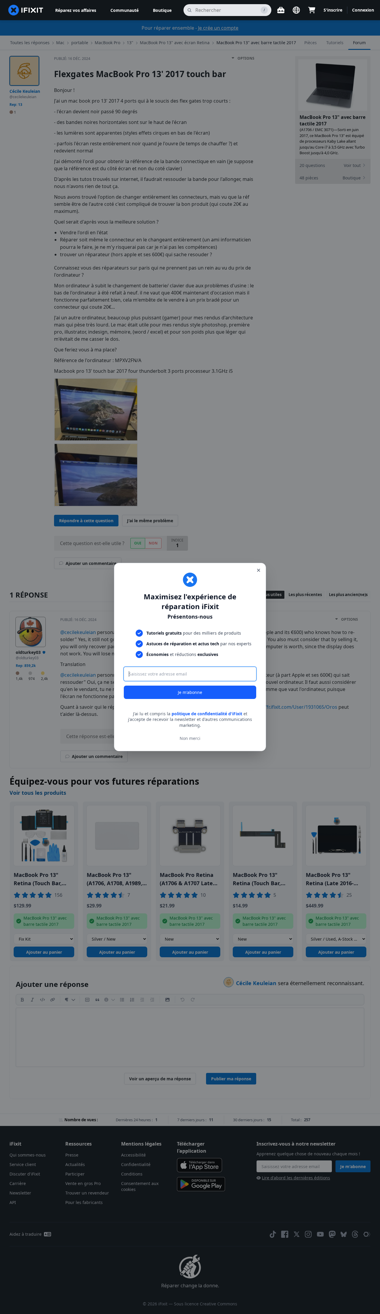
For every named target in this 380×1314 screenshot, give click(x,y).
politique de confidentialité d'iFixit (207, 713)
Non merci (190, 738)
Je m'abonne (190, 692)
